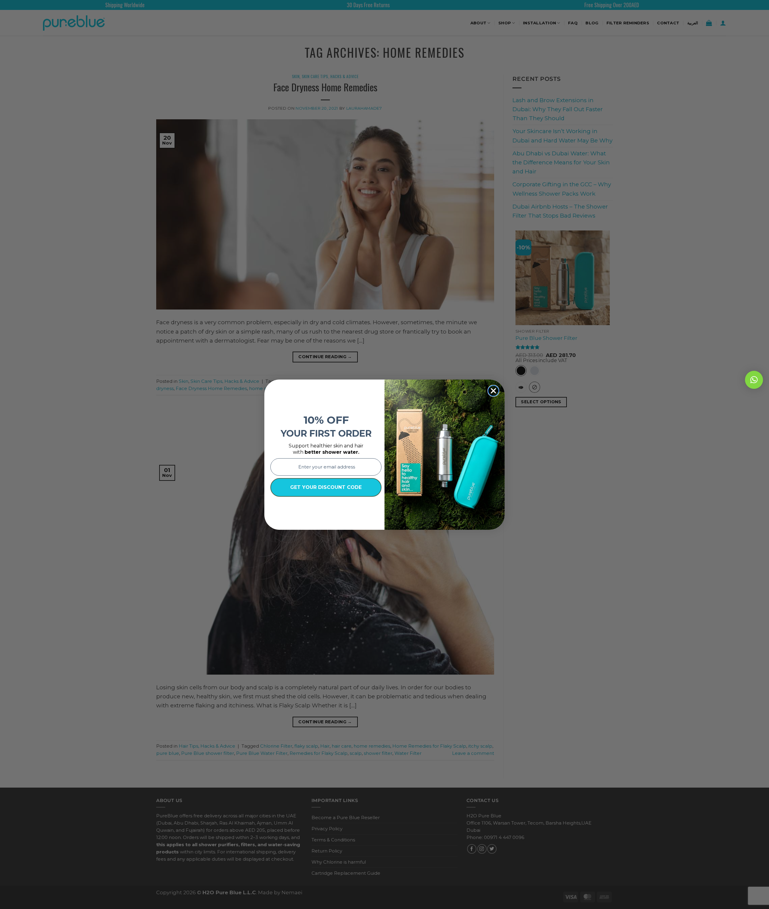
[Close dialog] (493, 391)
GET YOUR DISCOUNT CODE (326, 487)
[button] (754, 380)
